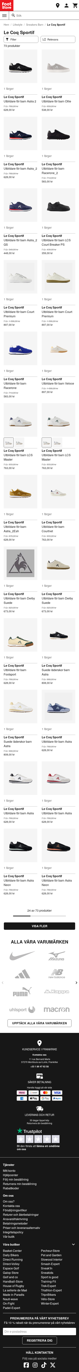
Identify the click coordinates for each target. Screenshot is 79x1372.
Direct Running (13, 1259)
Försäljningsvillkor (15, 1210)
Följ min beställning (15, 1179)
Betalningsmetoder (15, 1223)
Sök (18, 15)
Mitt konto (9, 1170)
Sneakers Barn (34, 24)
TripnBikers (48, 1294)
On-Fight (8, 1303)
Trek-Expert (48, 1286)
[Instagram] (35, 1365)
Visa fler (39, 926)
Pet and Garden (51, 1255)
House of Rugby (13, 1286)
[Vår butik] (58, 5)
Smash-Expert (50, 1264)
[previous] (2, 982)
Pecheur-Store (50, 1251)
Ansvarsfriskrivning (15, 1219)
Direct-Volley (11, 1264)
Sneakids (47, 1273)
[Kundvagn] (75, 5)
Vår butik (9, 1236)
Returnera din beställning (39, 1123)
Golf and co (10, 1277)
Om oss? (9, 1201)
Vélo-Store (48, 1299)
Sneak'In (46, 1268)
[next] (76, 982)
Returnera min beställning (20, 1184)
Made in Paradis (13, 1294)
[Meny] (4, 15)
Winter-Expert (50, 1303)
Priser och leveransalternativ (21, 1228)
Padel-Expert (11, 1308)
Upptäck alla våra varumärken (39, 1023)
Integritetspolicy (13, 1232)
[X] (53, 1365)
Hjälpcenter (10, 1175)
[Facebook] (26, 1365)
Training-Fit (48, 1281)
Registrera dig (39, 1340)
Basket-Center (12, 1251)
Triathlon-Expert (51, 1290)
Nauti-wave (10, 1299)
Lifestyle (17, 24)
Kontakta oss (39, 1054)
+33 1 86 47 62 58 (39, 1066)
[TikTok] (44, 1365)
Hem (6, 24)
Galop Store (11, 1273)
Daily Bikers (11, 1255)
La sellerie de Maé (15, 1290)
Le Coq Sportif (14, 97)
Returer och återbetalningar (21, 1214)
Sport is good (49, 1277)
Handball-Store (13, 1281)
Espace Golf (11, 1268)
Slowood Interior (51, 1259)
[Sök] (13, 15)
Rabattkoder (11, 1188)
